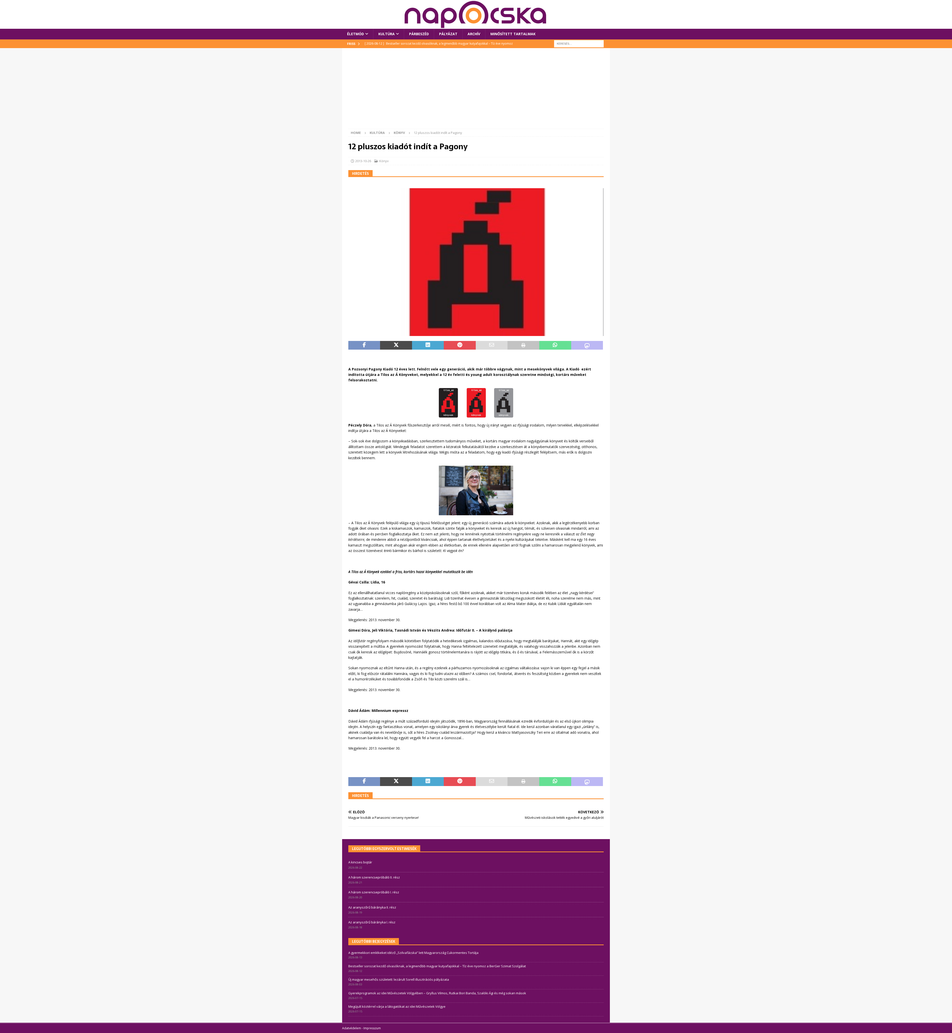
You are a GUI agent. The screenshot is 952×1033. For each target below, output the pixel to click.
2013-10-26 (363, 161)
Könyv (384, 161)
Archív (474, 33)
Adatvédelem (351, 1028)
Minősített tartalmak (513, 33)
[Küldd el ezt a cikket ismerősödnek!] (491, 345)
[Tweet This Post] (396, 345)
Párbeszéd (419, 33)
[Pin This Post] (460, 345)
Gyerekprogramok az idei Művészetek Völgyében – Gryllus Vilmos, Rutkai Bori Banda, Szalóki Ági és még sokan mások (437, 993)
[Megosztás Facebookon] (364, 345)
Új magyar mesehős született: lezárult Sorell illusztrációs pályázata (398, 979)
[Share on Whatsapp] (555, 345)
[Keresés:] (579, 43)
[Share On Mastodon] (587, 345)
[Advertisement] (476, 91)
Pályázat (448, 33)
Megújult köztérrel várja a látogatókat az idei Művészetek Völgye (397, 1006)
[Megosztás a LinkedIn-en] (428, 345)
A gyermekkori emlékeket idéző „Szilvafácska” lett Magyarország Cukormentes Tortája (413, 952)
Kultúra (386, 33)
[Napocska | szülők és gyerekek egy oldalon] (475, 14)
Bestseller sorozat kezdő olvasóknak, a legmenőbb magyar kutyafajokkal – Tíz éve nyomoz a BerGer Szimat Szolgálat (437, 966)
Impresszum (372, 1028)
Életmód (355, 33)
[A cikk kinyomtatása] (523, 345)
